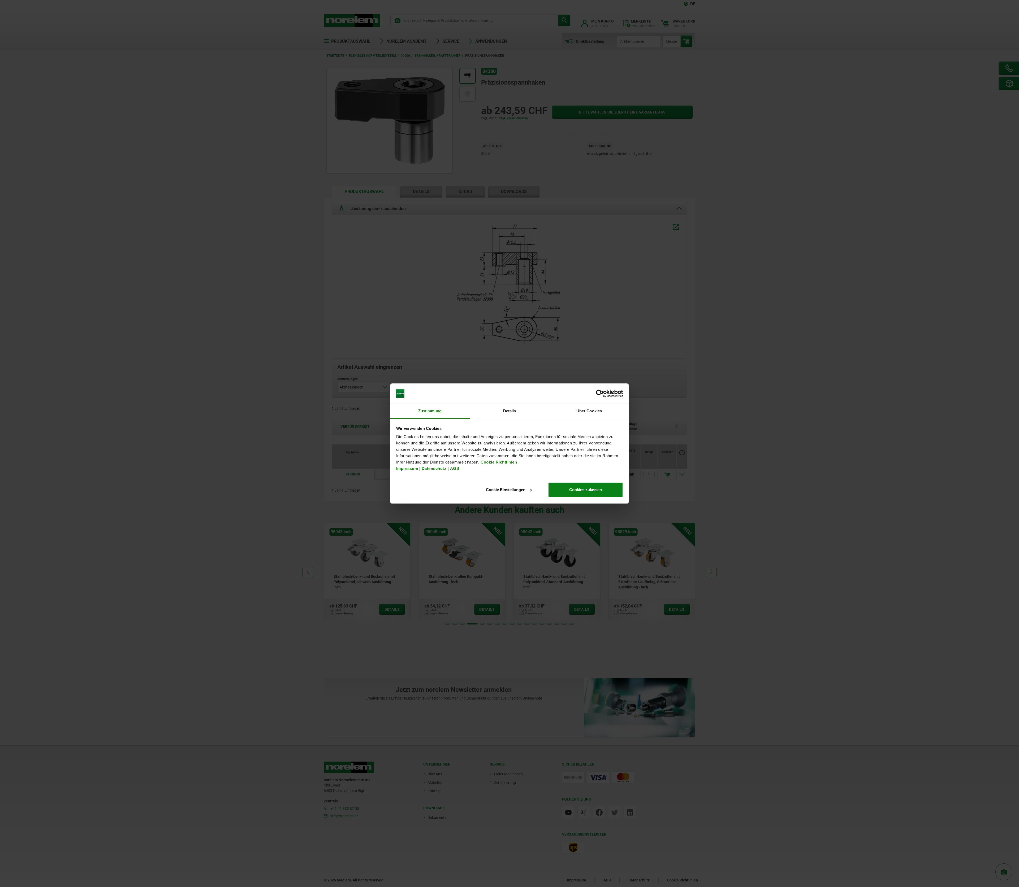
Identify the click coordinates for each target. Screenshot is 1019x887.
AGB (455, 468)
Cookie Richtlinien (498, 462)
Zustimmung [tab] (430, 411)
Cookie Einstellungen (505, 489)
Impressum (407, 468)
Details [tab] (509, 411)
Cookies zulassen (585, 489)
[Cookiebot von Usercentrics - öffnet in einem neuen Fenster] (600, 393)
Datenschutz (434, 468)
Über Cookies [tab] (589, 411)
